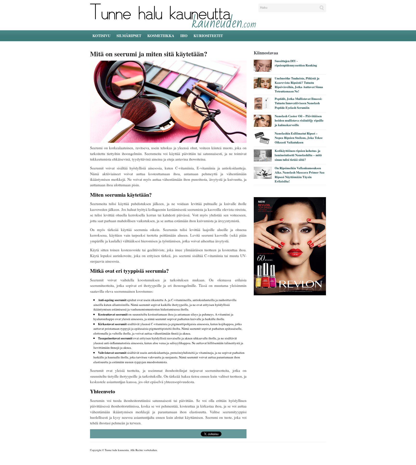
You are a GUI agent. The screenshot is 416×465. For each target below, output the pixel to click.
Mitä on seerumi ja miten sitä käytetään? (148, 54)
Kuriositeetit (208, 35)
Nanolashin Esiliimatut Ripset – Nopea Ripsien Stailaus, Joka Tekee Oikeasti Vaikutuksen (299, 137)
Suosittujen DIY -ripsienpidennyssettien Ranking (296, 62)
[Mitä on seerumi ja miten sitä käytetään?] (168, 102)
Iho (184, 35)
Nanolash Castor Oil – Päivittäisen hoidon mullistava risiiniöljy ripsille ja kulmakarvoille (299, 120)
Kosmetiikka (160, 35)
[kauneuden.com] (173, 15)
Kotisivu (101, 35)
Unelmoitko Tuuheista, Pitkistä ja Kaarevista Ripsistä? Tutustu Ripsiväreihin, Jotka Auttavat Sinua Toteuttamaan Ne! (299, 85)
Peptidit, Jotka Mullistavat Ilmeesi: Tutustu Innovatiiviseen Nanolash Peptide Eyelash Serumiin (298, 103)
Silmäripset (129, 35)
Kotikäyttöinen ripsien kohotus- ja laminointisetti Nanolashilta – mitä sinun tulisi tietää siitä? (298, 154)
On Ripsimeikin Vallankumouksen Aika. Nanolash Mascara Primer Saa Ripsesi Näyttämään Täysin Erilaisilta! (300, 174)
